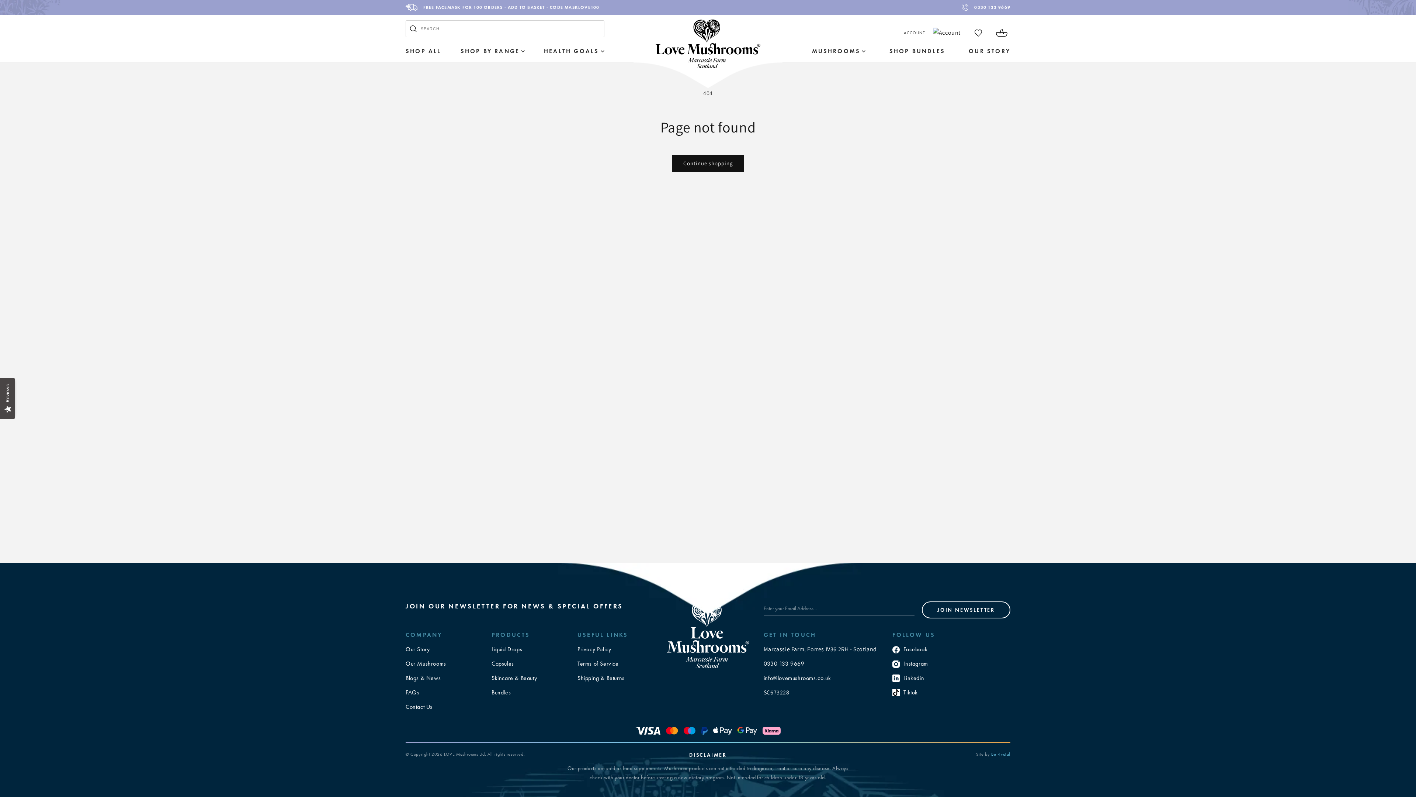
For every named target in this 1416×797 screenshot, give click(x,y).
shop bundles (917, 51)
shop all (423, 51)
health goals (571, 51)
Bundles (501, 692)
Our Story (418, 649)
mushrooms (836, 51)
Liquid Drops (507, 649)
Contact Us (419, 707)
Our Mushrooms (426, 663)
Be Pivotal (1000, 754)
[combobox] (505, 28)
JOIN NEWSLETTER (966, 610)
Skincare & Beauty (514, 678)
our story (989, 51)
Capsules (503, 663)
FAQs (412, 692)
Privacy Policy (594, 649)
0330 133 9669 (992, 7)
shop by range (490, 51)
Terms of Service (598, 663)
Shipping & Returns (601, 678)
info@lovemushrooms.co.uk (797, 678)
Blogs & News (423, 678)
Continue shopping (708, 163)
